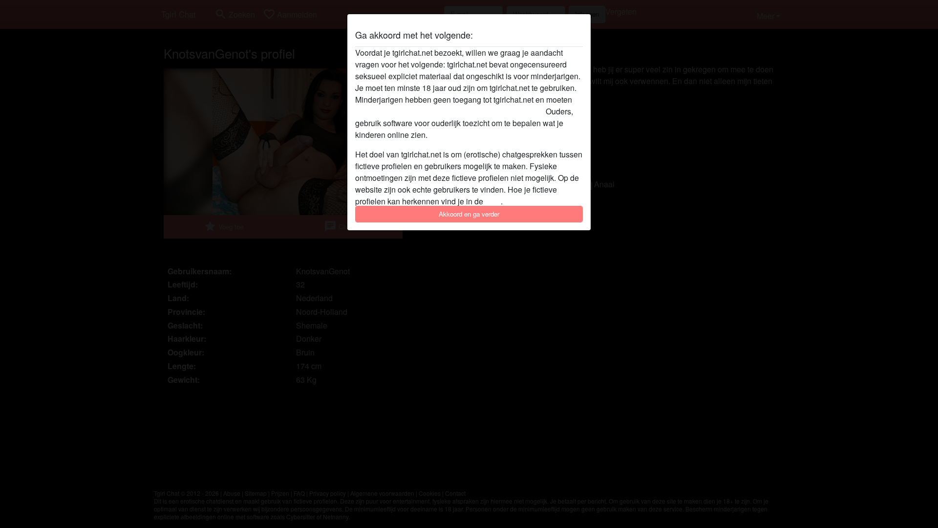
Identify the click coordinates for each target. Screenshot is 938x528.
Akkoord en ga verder (469, 214)
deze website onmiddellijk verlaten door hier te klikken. (449, 111)
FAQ (493, 201)
